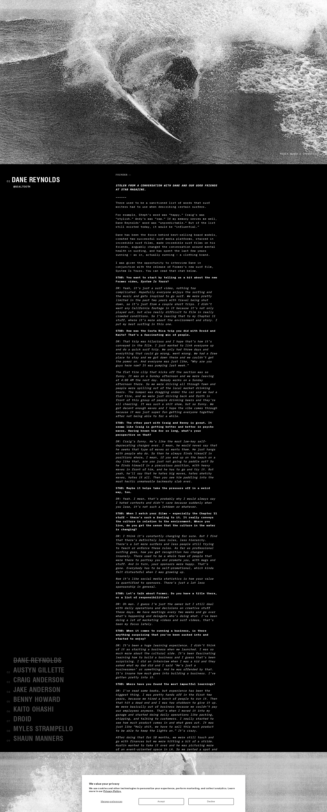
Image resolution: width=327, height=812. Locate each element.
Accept (161, 801)
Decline (211, 801)
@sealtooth (21, 186)
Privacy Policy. (112, 791)
